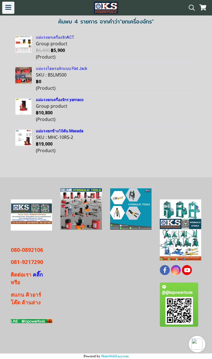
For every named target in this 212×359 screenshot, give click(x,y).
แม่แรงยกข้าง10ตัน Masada (59, 131)
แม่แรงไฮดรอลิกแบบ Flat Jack (61, 68)
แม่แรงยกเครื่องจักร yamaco (60, 99)
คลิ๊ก (37, 274)
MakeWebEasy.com (115, 356)
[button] (197, 344)
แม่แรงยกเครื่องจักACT (55, 37)
